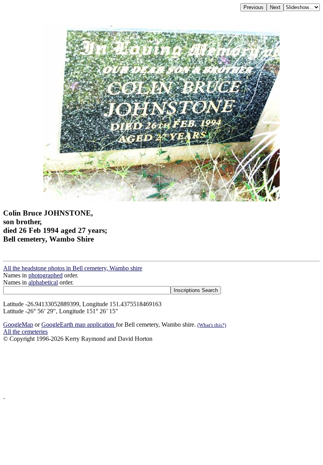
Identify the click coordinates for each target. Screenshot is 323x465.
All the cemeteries (25, 331)
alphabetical (43, 282)
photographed (45, 275)
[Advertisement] (161, 369)
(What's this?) (211, 325)
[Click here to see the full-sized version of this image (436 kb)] (161, 199)
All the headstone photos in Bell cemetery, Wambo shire (72, 268)
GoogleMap (18, 324)
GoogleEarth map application (78, 324)
